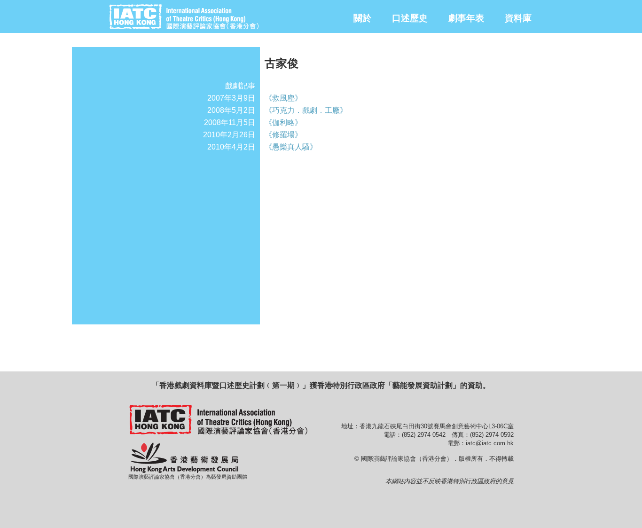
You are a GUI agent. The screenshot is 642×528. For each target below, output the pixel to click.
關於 (362, 18)
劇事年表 (466, 18)
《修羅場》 (283, 135)
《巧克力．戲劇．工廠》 (306, 110)
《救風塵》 (283, 98)
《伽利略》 (283, 122)
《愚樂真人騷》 (291, 147)
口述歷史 (410, 18)
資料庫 (518, 18)
